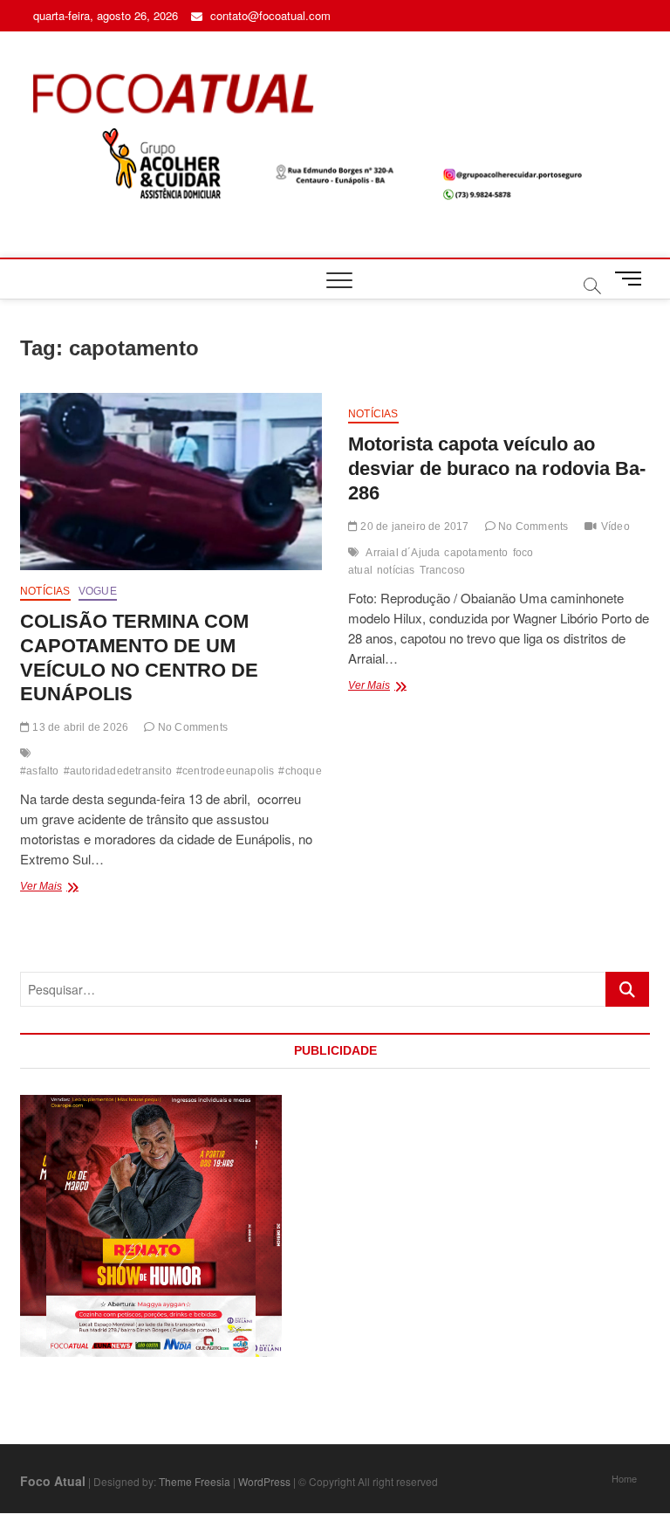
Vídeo (615, 526)
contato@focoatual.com (269, 15)
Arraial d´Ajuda (403, 553)
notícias (396, 570)
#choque (299, 771)
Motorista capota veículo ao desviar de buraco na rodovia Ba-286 (497, 468)
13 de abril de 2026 (79, 727)
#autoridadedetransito (118, 771)
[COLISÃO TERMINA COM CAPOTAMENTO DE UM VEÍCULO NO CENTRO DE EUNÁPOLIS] (171, 481)
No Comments (191, 727)
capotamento (476, 553)
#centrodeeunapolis (225, 771)
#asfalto (39, 771)
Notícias (45, 591)
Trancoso (443, 570)
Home (624, 1478)
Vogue (98, 591)
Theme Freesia (194, 1481)
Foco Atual (52, 1481)
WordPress (264, 1481)
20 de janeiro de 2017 (413, 526)
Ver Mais (80, 888)
